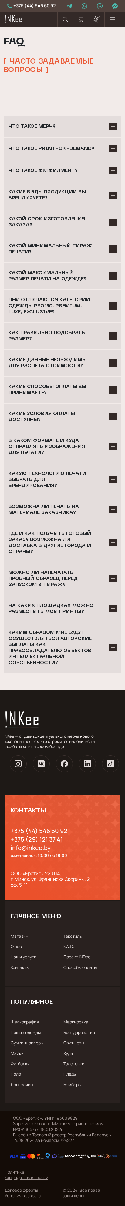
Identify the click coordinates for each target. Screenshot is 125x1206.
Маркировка (75, 1022)
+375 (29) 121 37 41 (37, 839)
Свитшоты (73, 1043)
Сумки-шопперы (27, 1043)
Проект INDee (76, 957)
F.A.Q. (68, 946)
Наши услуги (23, 957)
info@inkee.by (31, 848)
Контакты (20, 967)
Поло (16, 1074)
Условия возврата (23, 1195)
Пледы (69, 1074)
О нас (16, 946)
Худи (68, 1053)
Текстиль (72, 936)
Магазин (19, 936)
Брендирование (79, 1032)
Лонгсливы (22, 1084)
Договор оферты (21, 1190)
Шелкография (25, 1022)
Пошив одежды (26, 1032)
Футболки (20, 1063)
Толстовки (73, 1063)
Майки (17, 1053)
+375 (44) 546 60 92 (39, 831)
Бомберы (72, 1084)
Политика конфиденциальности (26, 1174)
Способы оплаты (80, 967)
